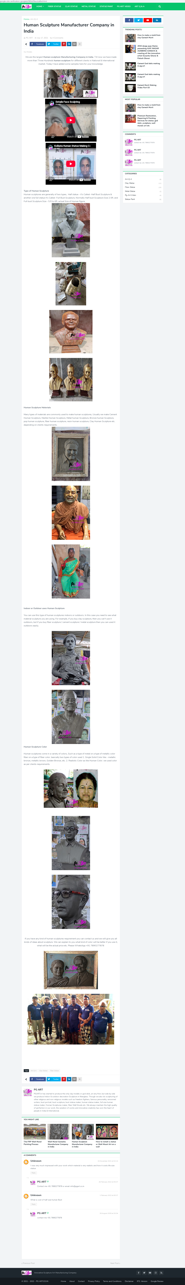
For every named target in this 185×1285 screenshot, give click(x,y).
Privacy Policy (94, 1281)
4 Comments (57, 38)
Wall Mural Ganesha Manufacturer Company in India (58, 1144)
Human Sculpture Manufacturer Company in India (82, 1144)
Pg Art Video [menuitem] (124, 6)
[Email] (74, 44)
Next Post (114, 1263)
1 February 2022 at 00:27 (109, 1195)
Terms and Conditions (112, 1281)
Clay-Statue (43, 1071)
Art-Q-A (34, 19)
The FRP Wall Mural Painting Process (33, 1143)
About (72, 1281)
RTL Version (142, 1281)
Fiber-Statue (54, 1071)
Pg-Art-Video (143, 195)
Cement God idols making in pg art (148, 64)
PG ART (38, 1089)
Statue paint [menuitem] (106, 6)
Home (26, 19)
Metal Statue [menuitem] (89, 6)
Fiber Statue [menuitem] (54, 6)
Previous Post (29, 1263)
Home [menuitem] (39, 6)
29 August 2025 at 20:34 (109, 1213)
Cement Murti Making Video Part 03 (146, 86)
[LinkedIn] (69, 44)
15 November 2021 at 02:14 (108, 1161)
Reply (34, 1173)
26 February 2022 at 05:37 (108, 1182)
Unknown (35, 1161)
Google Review (157, 1281)
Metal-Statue (143, 191)
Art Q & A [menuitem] (139, 6)
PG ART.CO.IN (42, 1281)
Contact (81, 1281)
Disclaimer (129, 1281)
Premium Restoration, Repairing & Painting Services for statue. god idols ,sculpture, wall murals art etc (147, 121)
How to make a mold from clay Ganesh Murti (148, 36)
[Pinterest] (63, 44)
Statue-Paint (143, 199)
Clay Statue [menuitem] (71, 6)
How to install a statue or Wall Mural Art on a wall (106, 1144)
